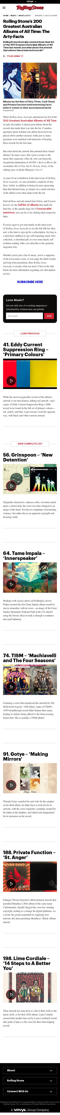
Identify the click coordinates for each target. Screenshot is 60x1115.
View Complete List (30, 444)
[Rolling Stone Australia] (30, 8)
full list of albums (28, 205)
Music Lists (24, 15)
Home (5, 15)
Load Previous (30, 333)
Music (14, 15)
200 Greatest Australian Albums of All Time (29, 120)
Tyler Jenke (14, 56)
